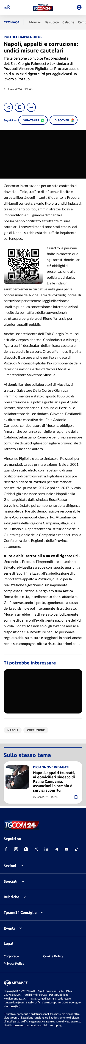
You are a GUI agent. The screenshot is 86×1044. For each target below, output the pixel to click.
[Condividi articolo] (8, 107)
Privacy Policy (14, 963)
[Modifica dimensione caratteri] (31, 107)
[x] (36, 849)
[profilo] (79, 7)
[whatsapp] (26, 849)
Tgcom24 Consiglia (20, 912)
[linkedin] (46, 849)
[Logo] (43, 7)
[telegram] (56, 849)
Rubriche (11, 897)
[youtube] (66, 849)
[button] (43, 7)
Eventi (9, 928)
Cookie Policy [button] (53, 956)
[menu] (7, 7)
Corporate (11, 956)
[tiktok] (76, 849)
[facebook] (6, 849)
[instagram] (16, 849)
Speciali (10, 881)
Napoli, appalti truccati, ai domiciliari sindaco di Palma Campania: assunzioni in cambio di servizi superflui (54, 781)
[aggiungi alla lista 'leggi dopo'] (20, 107)
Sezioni (10, 866)
